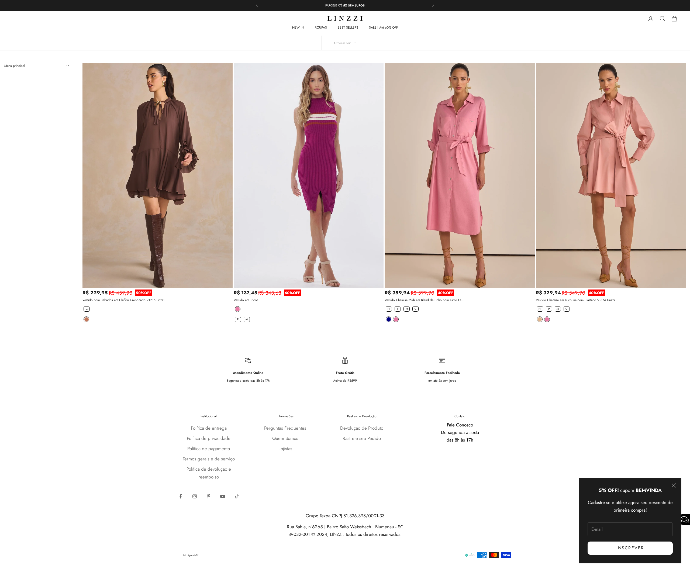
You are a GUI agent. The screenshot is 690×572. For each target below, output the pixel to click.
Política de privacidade (208, 438)
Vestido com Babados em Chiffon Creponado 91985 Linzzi (123, 300)
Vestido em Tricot (246, 300)
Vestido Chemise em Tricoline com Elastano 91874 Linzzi (575, 300)
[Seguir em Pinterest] (208, 496)
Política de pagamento (208, 448)
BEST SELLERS (348, 27)
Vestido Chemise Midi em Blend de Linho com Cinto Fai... (425, 300)
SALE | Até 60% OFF (383, 27)
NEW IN (298, 27)
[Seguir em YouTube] (222, 496)
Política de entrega (209, 428)
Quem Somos (285, 438)
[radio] (86, 309)
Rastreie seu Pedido (362, 438)
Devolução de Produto (361, 428)
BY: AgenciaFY (190, 555)
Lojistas (285, 448)
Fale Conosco (460, 425)
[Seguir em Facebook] (180, 496)
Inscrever (630, 548)
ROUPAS (321, 27)
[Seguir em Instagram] (194, 496)
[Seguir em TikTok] (236, 496)
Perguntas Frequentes (285, 428)
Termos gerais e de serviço (209, 459)
